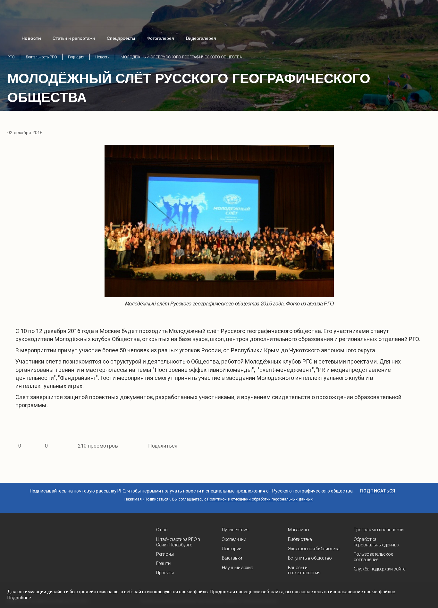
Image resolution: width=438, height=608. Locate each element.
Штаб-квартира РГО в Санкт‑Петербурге (178, 542)
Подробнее (19, 597)
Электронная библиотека (314, 548)
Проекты (165, 572)
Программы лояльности (379, 529)
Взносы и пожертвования (304, 570)
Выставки (232, 558)
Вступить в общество (310, 558)
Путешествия (235, 529)
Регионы (165, 554)
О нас (162, 529)
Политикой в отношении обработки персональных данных (260, 499)
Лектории (231, 548)
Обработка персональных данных (377, 542)
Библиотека (300, 539)
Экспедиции (234, 539)
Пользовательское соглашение (373, 557)
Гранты (163, 563)
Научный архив (237, 567)
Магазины (298, 529)
